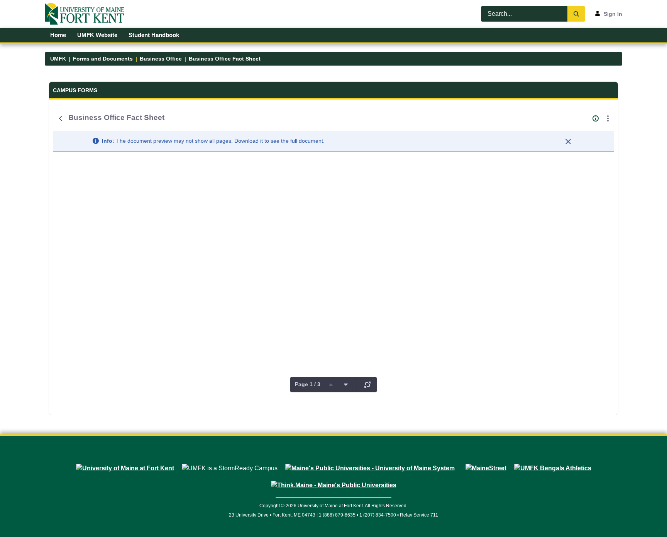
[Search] (576, 14)
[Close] (568, 141)
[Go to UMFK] (88, 14)
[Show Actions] (608, 118)
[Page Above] (331, 384)
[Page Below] (346, 384)
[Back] (60, 118)
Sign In (613, 14)
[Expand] (367, 384)
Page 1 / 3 (307, 384)
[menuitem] (58, 35)
